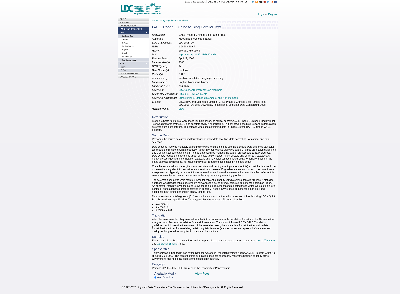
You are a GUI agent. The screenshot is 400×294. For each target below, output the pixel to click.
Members (124, 22)
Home (155, 20)
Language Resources (131, 29)
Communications (128, 25)
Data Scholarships (129, 60)
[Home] (140, 9)
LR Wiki (123, 70)
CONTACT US (241, 2)
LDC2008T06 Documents (193, 94)
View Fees (202, 273)
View (181, 108)
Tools (122, 63)
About (123, 19)
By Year (125, 42)
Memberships (127, 56)
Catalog (125, 39)
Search (124, 53)
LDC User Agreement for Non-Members (200, 90)
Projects (125, 49)
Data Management (129, 73)
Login (261, 14)
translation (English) (168, 243)
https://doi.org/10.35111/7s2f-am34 (198, 54)
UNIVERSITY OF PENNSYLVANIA (221, 2)
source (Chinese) (265, 240)
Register (273, 14)
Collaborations (128, 76)
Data (122, 32)
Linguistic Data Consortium (195, 2)
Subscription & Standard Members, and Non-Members (208, 98)
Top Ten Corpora (128, 46)
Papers (123, 66)
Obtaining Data (127, 36)
